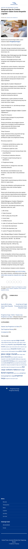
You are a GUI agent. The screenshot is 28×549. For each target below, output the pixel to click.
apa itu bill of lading (20, 271)
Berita (4, 507)
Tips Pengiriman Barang (7, 329)
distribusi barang (4, 344)
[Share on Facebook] (10, 282)
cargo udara (14, 342)
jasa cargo (22, 351)
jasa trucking (21, 364)
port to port (15, 378)
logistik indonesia (17, 373)
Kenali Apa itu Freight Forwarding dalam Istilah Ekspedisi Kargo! (20, 306)
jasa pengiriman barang (18, 362)
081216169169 (6, 525)
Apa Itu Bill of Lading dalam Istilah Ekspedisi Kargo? (7, 306)
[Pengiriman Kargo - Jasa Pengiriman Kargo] (14, 3)
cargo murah (20, 340)
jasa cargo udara (21, 354)
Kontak (4, 527)
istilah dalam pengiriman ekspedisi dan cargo (12, 275)
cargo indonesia (7, 340)
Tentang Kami (6, 504)
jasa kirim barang (8, 361)
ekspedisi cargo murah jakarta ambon (12, 346)
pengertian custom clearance (20, 288)
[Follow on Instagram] (13, 537)
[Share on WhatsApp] (7, 282)
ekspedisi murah (16, 349)
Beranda (5, 501)
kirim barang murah (18, 367)
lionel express (7, 373)
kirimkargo (15, 17)
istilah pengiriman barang (13, 351)
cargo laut (13, 340)
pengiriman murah (9, 378)
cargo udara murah (21, 342)
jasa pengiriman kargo (13, 364)
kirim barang (11, 367)
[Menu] (2, 2)
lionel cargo (21, 370)
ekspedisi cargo (12, 344)
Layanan (5, 510)
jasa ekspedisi (6, 357)
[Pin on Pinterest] (18, 282)
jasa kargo (21, 359)
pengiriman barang (5, 289)
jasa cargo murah (9, 354)
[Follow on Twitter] (14, 537)
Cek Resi (5, 513)
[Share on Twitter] (12, 282)
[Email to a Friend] (15, 282)
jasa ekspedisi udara (13, 359)
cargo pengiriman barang (6, 342)
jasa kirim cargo (17, 361)
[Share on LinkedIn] (20, 282)
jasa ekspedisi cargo (15, 357)
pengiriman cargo (9, 376)
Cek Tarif (5, 516)
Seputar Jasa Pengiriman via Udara (9, 7)
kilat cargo (6, 367)
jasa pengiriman (8, 363)
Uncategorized (5, 332)
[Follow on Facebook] (11, 537)
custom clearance (9, 288)
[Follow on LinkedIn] (16, 537)
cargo (2, 340)
